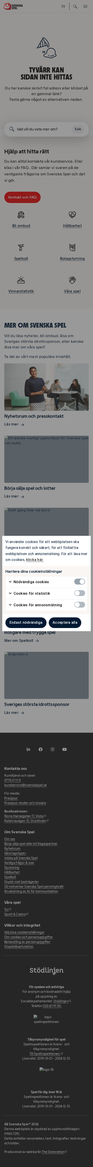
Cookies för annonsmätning (37, 605)
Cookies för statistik (31, 593)
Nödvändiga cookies (30, 582)
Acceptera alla (65, 622)
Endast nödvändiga (26, 622)
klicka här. (35, 560)
